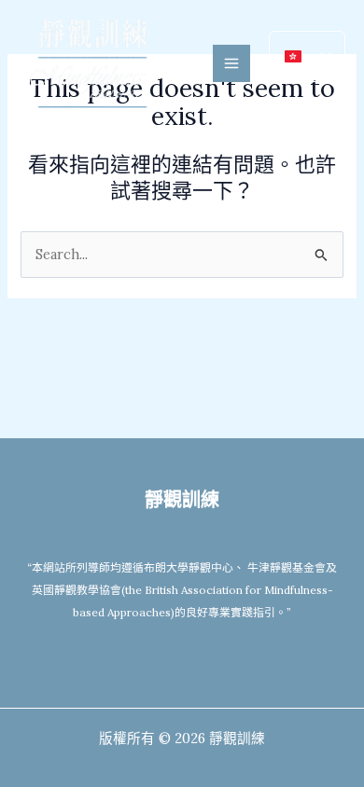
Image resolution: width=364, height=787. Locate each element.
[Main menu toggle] (231, 63)
